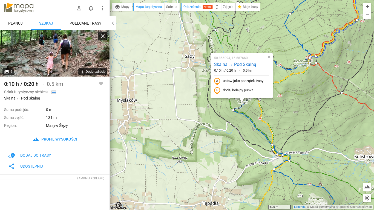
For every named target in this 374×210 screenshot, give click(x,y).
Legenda (300, 207)
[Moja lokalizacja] (367, 198)
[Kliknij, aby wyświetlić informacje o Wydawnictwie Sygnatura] (118, 205)
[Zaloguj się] (79, 8)
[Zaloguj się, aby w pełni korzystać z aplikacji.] (101, 83)
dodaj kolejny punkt (238, 90)
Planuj (15, 23)
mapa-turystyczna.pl (18, 8)
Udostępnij (31, 166)
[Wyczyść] (102, 36)
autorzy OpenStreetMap (356, 207)
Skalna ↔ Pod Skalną (235, 64)
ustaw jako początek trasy (243, 81)
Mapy (125, 7)
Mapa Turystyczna (322, 207)
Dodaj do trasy (35, 155)
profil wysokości (59, 139)
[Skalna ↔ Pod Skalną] (55, 53)
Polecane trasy (85, 23)
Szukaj (46, 23)
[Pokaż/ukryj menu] (102, 8)
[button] (215, 29)
